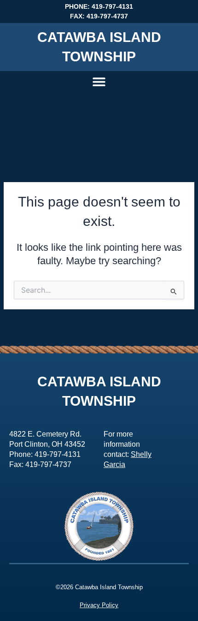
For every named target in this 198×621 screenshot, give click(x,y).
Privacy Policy (99, 605)
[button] (99, 81)
